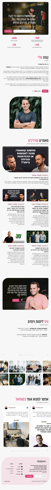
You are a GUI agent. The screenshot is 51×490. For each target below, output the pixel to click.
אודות (12, 466)
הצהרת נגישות (7, 481)
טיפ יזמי (11, 473)
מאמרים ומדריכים (9, 468)
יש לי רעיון (16, 300)
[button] (8, 4)
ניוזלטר (11, 471)
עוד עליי (45, 91)
